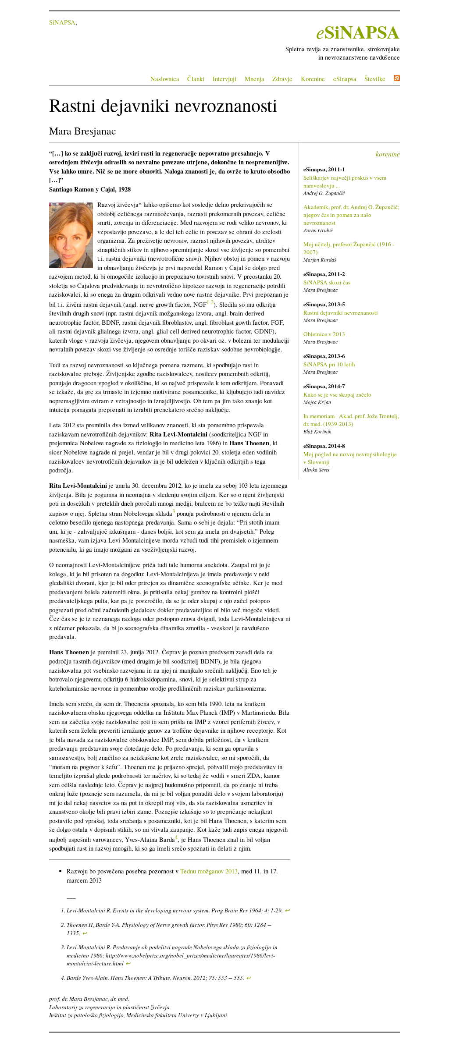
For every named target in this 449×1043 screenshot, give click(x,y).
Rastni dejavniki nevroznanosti (340, 312)
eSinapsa (344, 78)
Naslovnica (164, 78)
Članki (195, 78)
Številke (374, 78)
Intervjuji (224, 78)
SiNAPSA (62, 22)
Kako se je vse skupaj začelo (337, 394)
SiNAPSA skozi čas (326, 282)
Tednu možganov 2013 (209, 871)
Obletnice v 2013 (324, 334)
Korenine (313, 78)
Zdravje (282, 78)
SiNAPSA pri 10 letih (329, 364)
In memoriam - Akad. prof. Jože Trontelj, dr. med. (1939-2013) (351, 420)
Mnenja (254, 78)
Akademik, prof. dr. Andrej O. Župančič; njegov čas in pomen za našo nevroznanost (351, 215)
